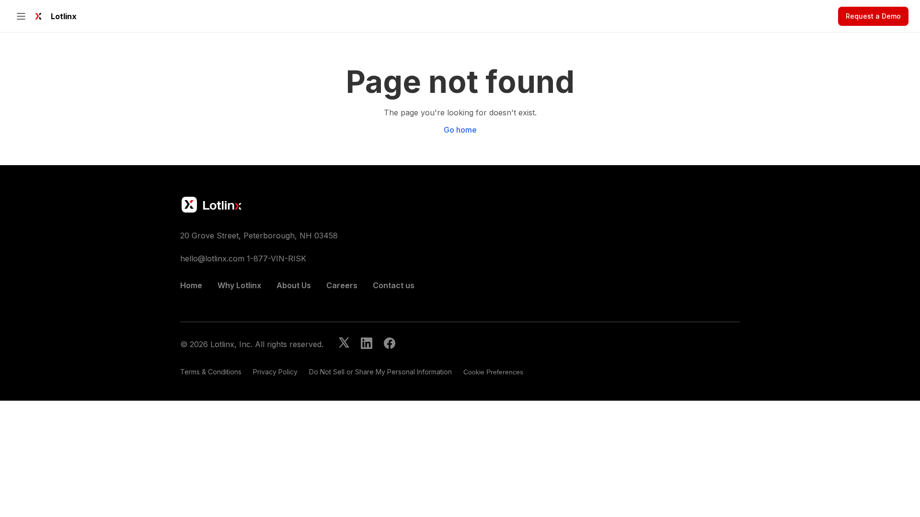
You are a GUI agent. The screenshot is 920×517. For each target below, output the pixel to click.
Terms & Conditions (211, 372)
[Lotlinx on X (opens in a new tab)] (344, 344)
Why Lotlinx (239, 285)
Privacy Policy (275, 372)
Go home (460, 130)
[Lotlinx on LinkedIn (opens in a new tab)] (366, 344)
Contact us (393, 285)
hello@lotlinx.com (212, 258)
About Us (293, 285)
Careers (341, 285)
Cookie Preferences (493, 372)
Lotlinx (64, 16)
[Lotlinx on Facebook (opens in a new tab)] (389, 344)
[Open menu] (21, 16)
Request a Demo (873, 16)
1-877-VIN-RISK (276, 258)
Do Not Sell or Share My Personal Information (380, 372)
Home (191, 285)
